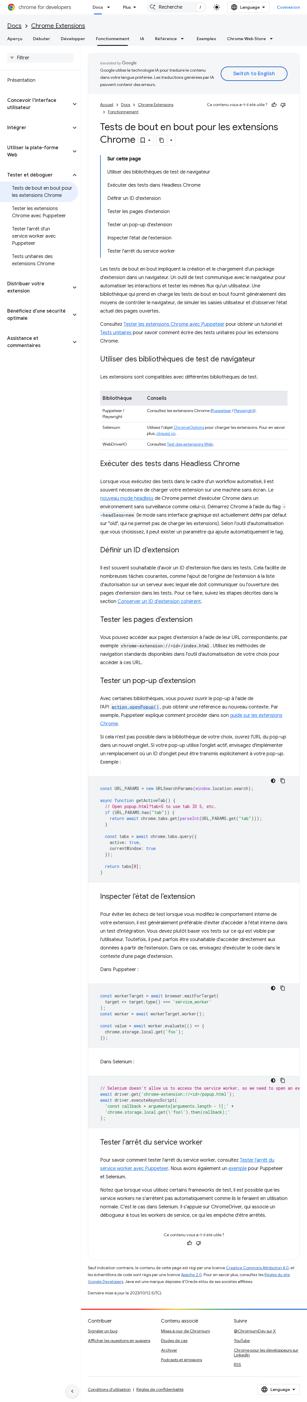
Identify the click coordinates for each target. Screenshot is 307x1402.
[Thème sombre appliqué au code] (273, 781)
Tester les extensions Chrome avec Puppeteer (174, 324)
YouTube (242, 1340)
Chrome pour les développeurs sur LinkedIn (266, 1352)
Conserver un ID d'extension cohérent (159, 601)
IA (142, 38)
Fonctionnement (112, 38)
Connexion (288, 7)
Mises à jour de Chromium (185, 1331)
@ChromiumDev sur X (255, 1331)
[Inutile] (283, 104)
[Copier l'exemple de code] (283, 781)
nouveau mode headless (127, 498)
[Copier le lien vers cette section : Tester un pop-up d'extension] (201, 681)
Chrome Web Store (246, 38)
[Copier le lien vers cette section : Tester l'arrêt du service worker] (209, 1142)
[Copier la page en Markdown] (161, 140)
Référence (166, 38)
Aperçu (14, 38)
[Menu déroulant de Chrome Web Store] (273, 38)
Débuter (41, 38)
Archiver (169, 1350)
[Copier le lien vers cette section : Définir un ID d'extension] (185, 550)
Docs (98, 7)
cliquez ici (165, 433)
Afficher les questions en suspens (119, 1340)
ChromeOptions (189, 427)
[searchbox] (40, 58)
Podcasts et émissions (181, 1359)
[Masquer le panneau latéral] (72, 1391)
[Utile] (274, 104)
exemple (237, 1169)
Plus (127, 7)
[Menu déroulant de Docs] (110, 7)
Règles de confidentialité (159, 1389)
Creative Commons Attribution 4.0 (257, 1267)
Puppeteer (221, 410)
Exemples (206, 38)
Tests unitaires (116, 333)
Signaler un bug (103, 1331)
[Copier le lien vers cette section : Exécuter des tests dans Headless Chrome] (246, 464)
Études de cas (174, 1340)
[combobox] (177, 7)
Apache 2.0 (191, 1274)
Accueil (106, 104)
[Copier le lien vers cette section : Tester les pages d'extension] (198, 620)
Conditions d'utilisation (109, 1389)
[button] (35, 104)
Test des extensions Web (190, 444)
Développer (73, 38)
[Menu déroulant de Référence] (184, 38)
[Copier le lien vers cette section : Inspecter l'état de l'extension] (201, 897)
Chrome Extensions (58, 26)
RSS (237, 1364)
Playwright (244, 410)
